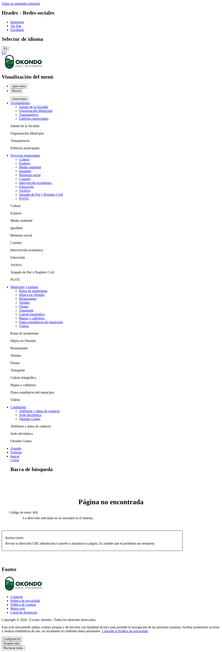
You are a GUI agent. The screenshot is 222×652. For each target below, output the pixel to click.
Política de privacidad (25, 601)
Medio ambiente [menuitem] (30, 167)
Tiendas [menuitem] (24, 302)
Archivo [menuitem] (24, 190)
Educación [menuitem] (26, 187)
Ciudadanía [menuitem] (18, 407)
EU (4, 53)
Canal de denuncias (23, 612)
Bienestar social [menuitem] (30, 175)
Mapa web (17, 608)
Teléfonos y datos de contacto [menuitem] (39, 411)
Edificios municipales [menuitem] (33, 118)
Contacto (16, 597)
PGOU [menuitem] (24, 198)
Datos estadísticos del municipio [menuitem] (41, 322)
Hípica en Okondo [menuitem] (31, 295)
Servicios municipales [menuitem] (25, 155)
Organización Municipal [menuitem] (35, 111)
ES (5, 48)
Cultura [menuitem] (24, 159)
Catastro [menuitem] (24, 179)
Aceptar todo (11, 643)
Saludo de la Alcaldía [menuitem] (33, 107)
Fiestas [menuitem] (23, 306)
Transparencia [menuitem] (28, 115)
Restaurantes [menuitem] (27, 299)
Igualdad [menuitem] (25, 171)
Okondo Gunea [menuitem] (29, 419)
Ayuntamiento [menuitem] (20, 103)
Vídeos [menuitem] (24, 326)
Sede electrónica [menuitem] (30, 415)
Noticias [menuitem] (16, 452)
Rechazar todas (13, 648)
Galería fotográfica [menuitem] (32, 314)
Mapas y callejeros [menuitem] (31, 318)
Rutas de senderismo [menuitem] (33, 291)
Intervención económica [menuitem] (35, 183)
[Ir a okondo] (23, 67)
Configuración (12, 639)
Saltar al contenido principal (21, 3)
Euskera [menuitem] (24, 163)
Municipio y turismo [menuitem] (24, 287)
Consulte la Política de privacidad (125, 631)
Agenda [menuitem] (15, 448)
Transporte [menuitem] (26, 310)
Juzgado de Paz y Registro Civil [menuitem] (41, 194)
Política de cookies (23, 604)
